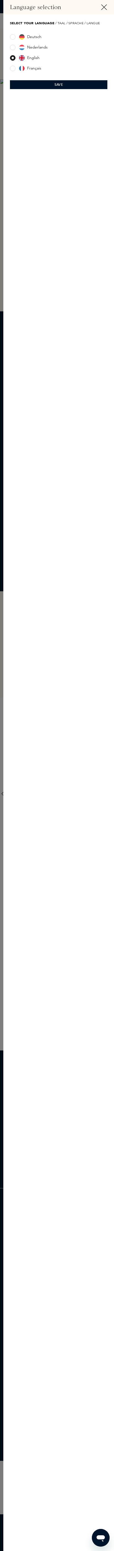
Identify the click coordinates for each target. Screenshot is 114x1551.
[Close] (104, 7)
